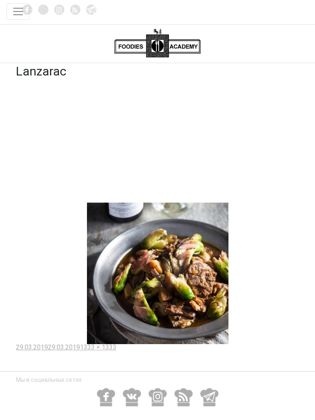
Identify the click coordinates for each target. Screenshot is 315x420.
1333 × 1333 (98, 347)
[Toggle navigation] (18, 11)
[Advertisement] (157, 141)
